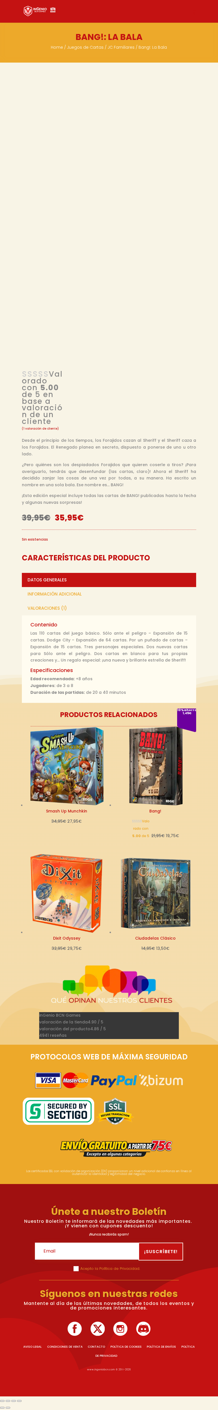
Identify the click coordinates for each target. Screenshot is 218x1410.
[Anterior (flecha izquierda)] (2, 1408)
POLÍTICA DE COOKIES (126, 1347)
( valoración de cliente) (40, 428)
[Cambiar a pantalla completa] (8, 1401)
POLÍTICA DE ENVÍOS (161, 1347)
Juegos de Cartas (85, 47)
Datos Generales (47, 580)
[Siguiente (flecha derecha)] (8, 1408)
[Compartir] (13, 1401)
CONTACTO (96, 1347)
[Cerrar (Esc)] (19, 1401)
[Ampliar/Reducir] (2, 1401)
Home (57, 47)
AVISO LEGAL (32, 1347)
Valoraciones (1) (47, 608)
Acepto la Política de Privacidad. (110, 1268)
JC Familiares (121, 47)
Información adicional (55, 594)
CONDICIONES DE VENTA (65, 1347)
